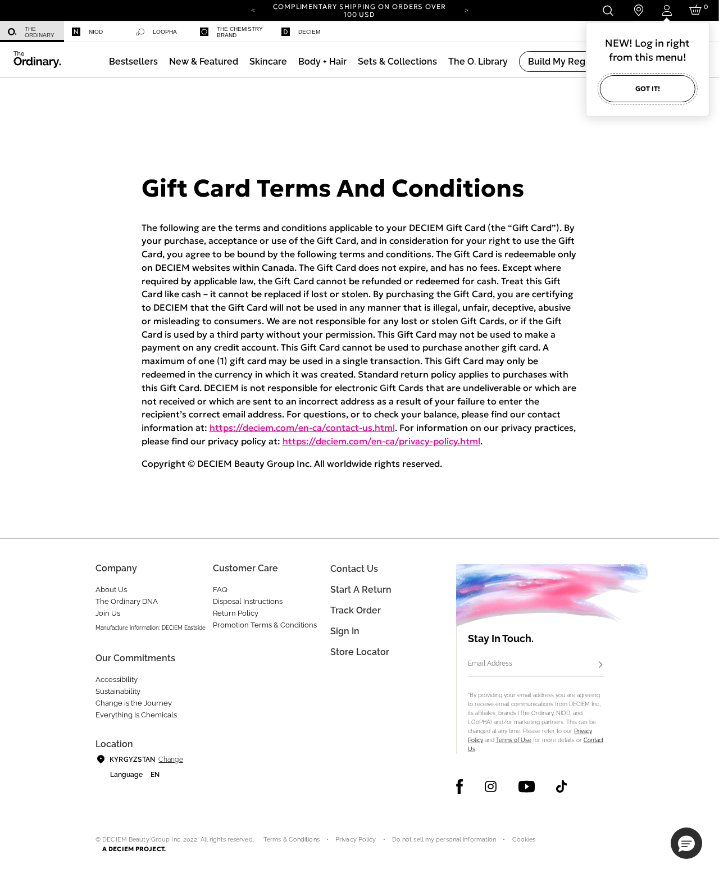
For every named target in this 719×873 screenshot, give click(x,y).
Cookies (524, 839)
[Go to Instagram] (491, 786)
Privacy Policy (355, 839)
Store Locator (359, 652)
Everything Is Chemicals (136, 715)
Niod (96, 32)
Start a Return (361, 589)
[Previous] (252, 9)
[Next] (466, 9)
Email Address (490, 663)
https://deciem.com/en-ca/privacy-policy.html (381, 441)
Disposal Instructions (248, 601)
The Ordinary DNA (126, 601)
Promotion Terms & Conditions (265, 625)
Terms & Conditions (291, 839)
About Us (111, 589)
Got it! (647, 88)
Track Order (355, 610)
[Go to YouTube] (526, 786)
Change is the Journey (133, 703)
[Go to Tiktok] (561, 786)
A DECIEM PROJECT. (134, 849)
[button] (203, 61)
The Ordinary (39, 32)
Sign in (345, 631)
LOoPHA (165, 32)
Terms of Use (513, 740)
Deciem (309, 32)
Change (170, 759)
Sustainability (117, 691)
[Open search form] (607, 10)
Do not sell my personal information (444, 839)
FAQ (220, 589)
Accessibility (116, 679)
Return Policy (235, 613)
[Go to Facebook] (459, 786)
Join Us (107, 613)
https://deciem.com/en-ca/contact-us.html (302, 427)
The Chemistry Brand (240, 32)
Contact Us (354, 568)
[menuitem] (32, 31)
